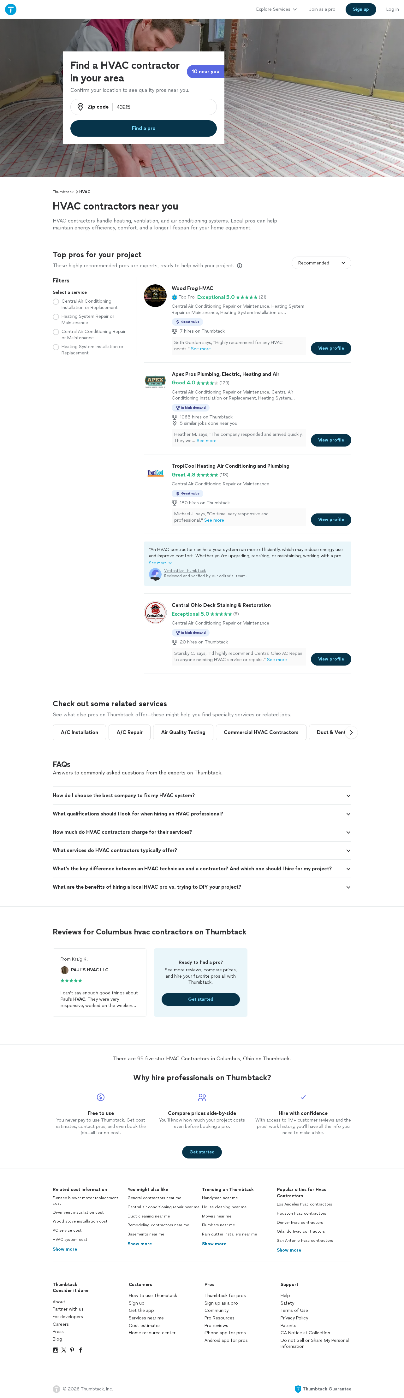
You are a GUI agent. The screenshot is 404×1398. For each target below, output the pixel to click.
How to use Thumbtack (153, 1295)
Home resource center (152, 1333)
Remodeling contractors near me (158, 1225)
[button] (183, 297)
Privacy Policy (294, 1318)
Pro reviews (216, 1325)
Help (285, 1295)
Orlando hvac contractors (301, 1231)
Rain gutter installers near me (229, 1234)
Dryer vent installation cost (78, 1212)
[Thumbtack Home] (10, 9)
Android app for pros (226, 1340)
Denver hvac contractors (300, 1222)
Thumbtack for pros (225, 1295)
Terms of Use (294, 1310)
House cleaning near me (224, 1207)
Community (217, 1310)
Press (58, 1331)
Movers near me (216, 1216)
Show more (65, 1249)
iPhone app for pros (225, 1333)
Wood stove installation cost (80, 1221)
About (59, 1302)
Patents (288, 1325)
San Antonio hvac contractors (305, 1240)
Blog (57, 1339)
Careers (61, 1324)
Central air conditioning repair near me (163, 1207)
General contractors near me (154, 1198)
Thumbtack (63, 192)
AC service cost (67, 1230)
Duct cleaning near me (149, 1216)
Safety (287, 1303)
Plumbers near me (218, 1225)
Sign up (137, 1303)
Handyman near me (220, 1198)
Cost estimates (145, 1325)
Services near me (146, 1318)
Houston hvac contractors (301, 1213)
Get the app (141, 1310)
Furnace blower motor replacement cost (85, 1200)
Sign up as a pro (221, 1303)
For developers (68, 1316)
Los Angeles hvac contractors (304, 1204)
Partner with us (68, 1309)
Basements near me (146, 1234)
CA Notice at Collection (305, 1333)
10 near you (205, 71)
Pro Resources (220, 1318)
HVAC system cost (70, 1239)
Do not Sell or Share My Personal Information (315, 1343)
